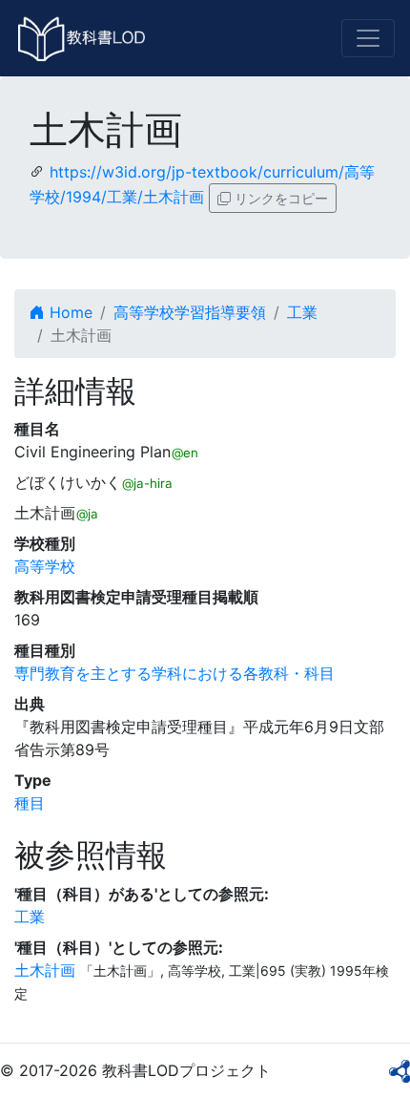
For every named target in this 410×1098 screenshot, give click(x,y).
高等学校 (44, 566)
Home (68, 312)
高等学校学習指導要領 (189, 312)
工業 (302, 312)
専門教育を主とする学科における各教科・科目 (174, 673)
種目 (29, 803)
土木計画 (44, 970)
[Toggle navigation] (368, 38)
